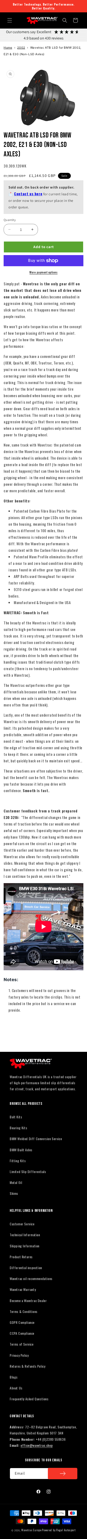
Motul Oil (16, 1182)
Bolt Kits (16, 1116)
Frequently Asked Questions (29, 1398)
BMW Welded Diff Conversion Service (36, 1138)
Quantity (10, 220)
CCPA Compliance (22, 1333)
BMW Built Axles (21, 1149)
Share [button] (12, 1024)
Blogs (14, 1377)
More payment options (43, 272)
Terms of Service (22, 1344)
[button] (9, 20)
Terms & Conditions (23, 1311)
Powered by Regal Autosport (58, 1530)
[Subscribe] (62, 1473)
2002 (21, 47)
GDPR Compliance (22, 1322)
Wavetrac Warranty (23, 1289)
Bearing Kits (18, 1127)
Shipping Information (24, 1245)
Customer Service (22, 1223)
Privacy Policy (19, 1355)
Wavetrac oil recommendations (31, 1278)
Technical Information (25, 1234)
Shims (14, 1193)
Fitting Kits (18, 1160)
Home (8, 47)
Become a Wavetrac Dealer (28, 1300)
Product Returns (21, 1256)
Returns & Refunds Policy (27, 1366)
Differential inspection (26, 1267)
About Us (16, 1387)
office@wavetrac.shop (37, 1445)
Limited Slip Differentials (28, 1171)
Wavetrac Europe (31, 1530)
